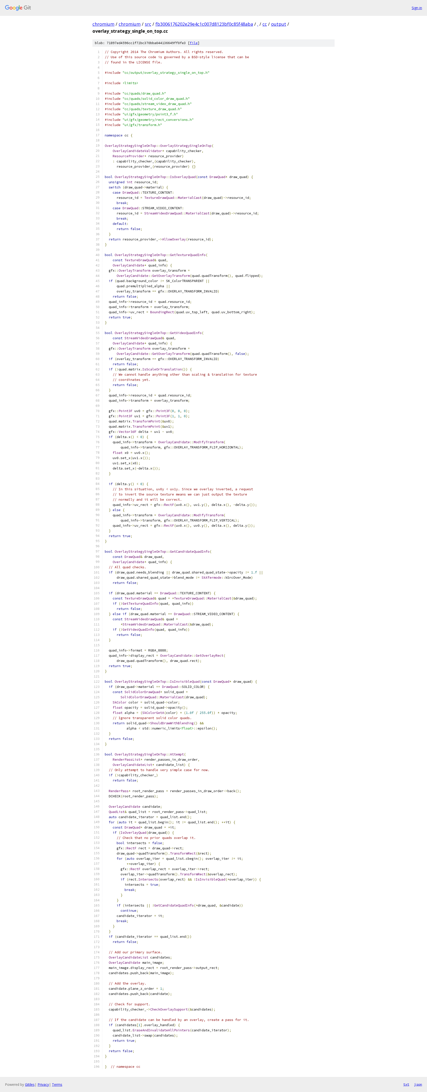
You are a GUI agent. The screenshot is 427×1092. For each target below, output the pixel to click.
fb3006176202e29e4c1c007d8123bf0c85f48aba (204, 24)
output (278, 24)
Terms (57, 1084)
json (418, 1084)
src (148, 24)
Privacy (43, 1084)
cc (264, 24)
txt (406, 1084)
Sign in (417, 7)
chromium (103, 24)
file (194, 43)
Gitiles (30, 1084)
